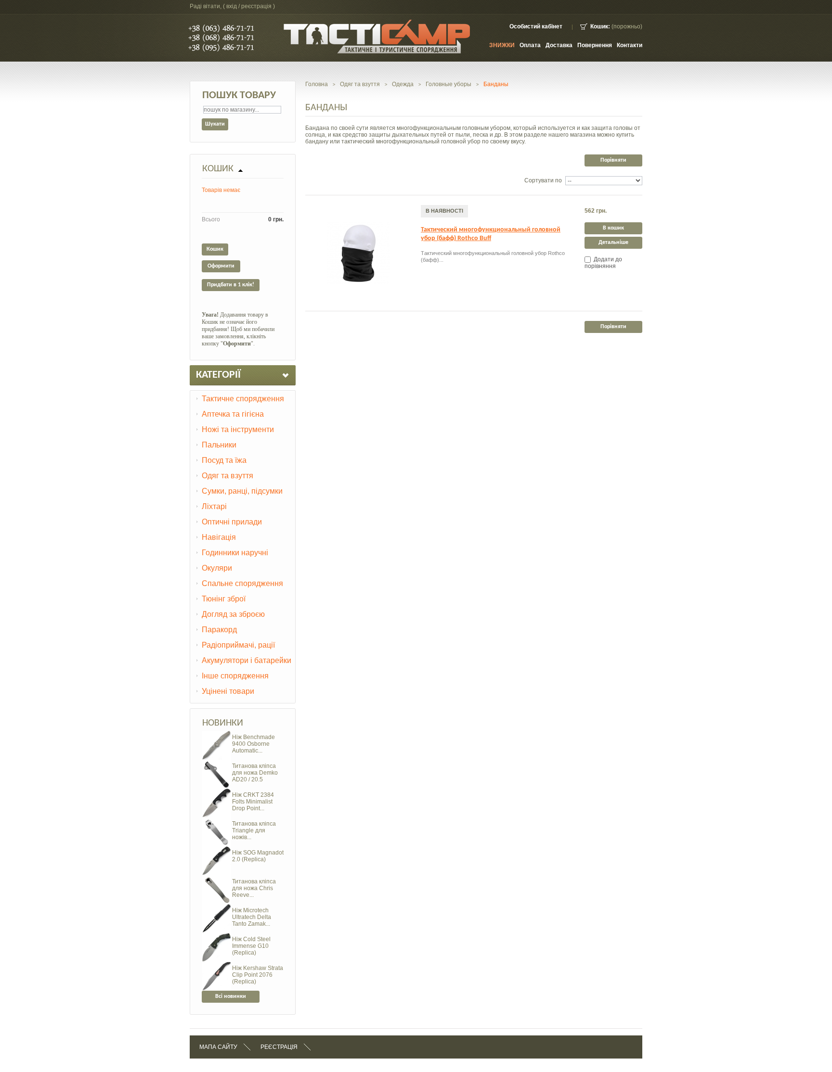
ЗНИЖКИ (502, 45)
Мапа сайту (218, 1047)
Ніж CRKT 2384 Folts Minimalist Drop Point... (253, 801)
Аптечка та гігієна (233, 414)
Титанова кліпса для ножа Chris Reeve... (254, 888)
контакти (629, 45)
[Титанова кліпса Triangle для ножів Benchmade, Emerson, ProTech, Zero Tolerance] (216, 820)
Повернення (594, 45)
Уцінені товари (228, 691)
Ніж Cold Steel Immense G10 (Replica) (251, 946)
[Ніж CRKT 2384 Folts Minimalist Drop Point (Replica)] (216, 792)
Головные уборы (448, 84)
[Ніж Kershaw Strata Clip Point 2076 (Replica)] (216, 965)
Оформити (221, 266)
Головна (316, 84)
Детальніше (613, 242)
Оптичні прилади (232, 522)
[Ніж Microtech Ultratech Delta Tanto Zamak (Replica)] (216, 907)
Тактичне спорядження (243, 399)
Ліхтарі (214, 506)
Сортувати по (543, 180)
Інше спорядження (235, 676)
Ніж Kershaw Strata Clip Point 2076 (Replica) (257, 975)
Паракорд (219, 629)
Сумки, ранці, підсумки (242, 491)
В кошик (613, 228)
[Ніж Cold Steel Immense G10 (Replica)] (216, 936)
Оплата (530, 45)
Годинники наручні (235, 553)
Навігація (219, 537)
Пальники (219, 445)
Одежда (403, 84)
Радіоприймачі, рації (238, 645)
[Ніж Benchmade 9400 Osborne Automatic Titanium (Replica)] (216, 734)
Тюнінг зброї (224, 599)
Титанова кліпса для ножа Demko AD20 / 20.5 (255, 773)
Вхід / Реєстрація (249, 6)
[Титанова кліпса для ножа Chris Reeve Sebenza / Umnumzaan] (216, 878)
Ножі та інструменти (238, 429)
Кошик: (600, 26)
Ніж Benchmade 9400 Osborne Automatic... (253, 744)
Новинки (222, 723)
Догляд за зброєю (233, 614)
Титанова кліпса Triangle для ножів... (254, 830)
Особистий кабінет (535, 26)
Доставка (559, 45)
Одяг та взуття (227, 476)
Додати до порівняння (603, 262)
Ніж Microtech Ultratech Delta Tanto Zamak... (251, 917)
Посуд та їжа (224, 460)
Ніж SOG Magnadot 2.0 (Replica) (258, 856)
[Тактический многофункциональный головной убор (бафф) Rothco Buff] (358, 253)
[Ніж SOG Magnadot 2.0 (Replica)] (216, 849)
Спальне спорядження (242, 583)
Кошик (218, 169)
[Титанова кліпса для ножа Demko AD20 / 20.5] (216, 763)
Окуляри (217, 568)
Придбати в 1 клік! (230, 285)
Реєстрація (279, 1047)
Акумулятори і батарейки (246, 660)
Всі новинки (230, 996)
